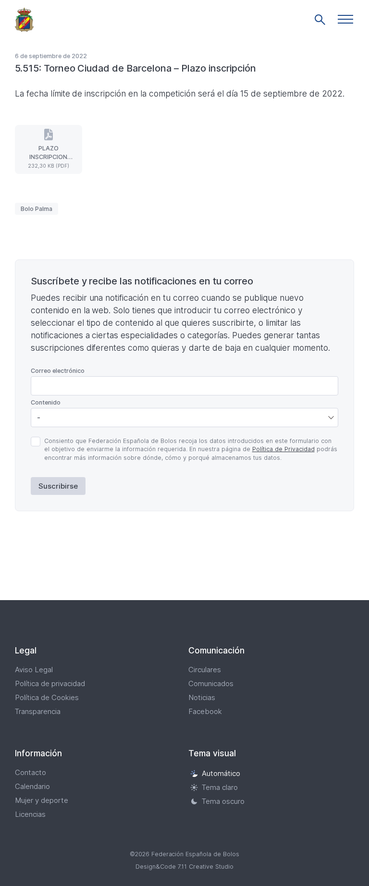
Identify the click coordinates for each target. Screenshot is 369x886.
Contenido (46, 402)
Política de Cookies (47, 697)
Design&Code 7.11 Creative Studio (184, 866)
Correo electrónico (58, 370)
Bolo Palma (36, 208)
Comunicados (211, 683)
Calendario (32, 786)
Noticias (201, 697)
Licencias (30, 814)
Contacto (30, 772)
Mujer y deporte (41, 800)
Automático (221, 773)
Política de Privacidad (283, 449)
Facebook (205, 711)
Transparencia (38, 711)
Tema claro (220, 787)
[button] (345, 19)
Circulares (204, 669)
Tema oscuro (223, 801)
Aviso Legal (34, 669)
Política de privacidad (50, 683)
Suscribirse (58, 486)
